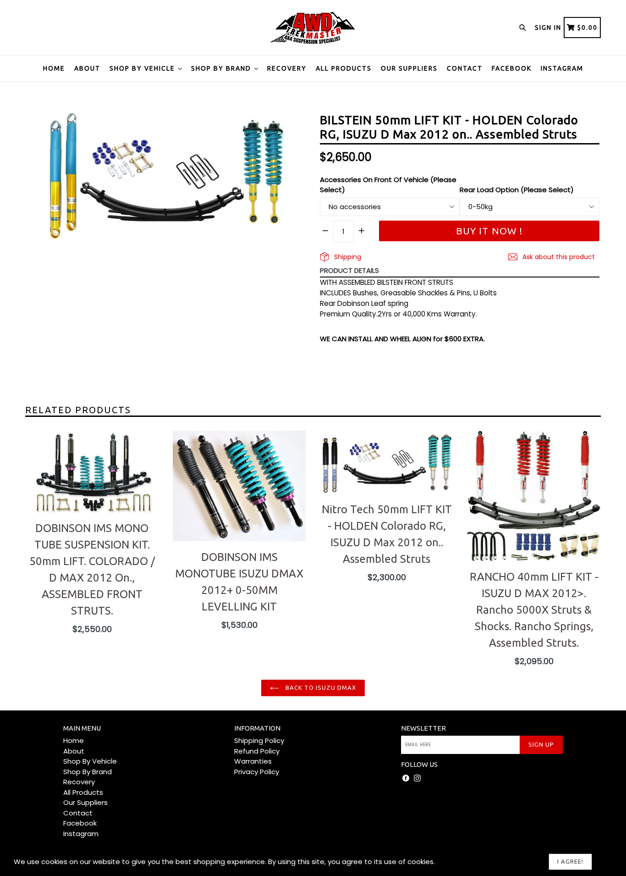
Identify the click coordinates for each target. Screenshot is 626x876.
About (87, 68)
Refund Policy (257, 751)
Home (54, 68)
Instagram (562, 68)
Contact (465, 68)
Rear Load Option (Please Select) (517, 189)
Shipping (346, 256)
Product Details (349, 270)
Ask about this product (558, 256)
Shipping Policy (259, 740)
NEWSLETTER (423, 728)
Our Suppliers (409, 68)
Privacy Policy (256, 771)
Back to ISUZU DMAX (320, 687)
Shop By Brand (222, 68)
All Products (344, 68)
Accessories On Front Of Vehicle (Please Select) (388, 185)
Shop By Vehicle (143, 68)
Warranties (253, 761)
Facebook (512, 68)
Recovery (287, 68)
